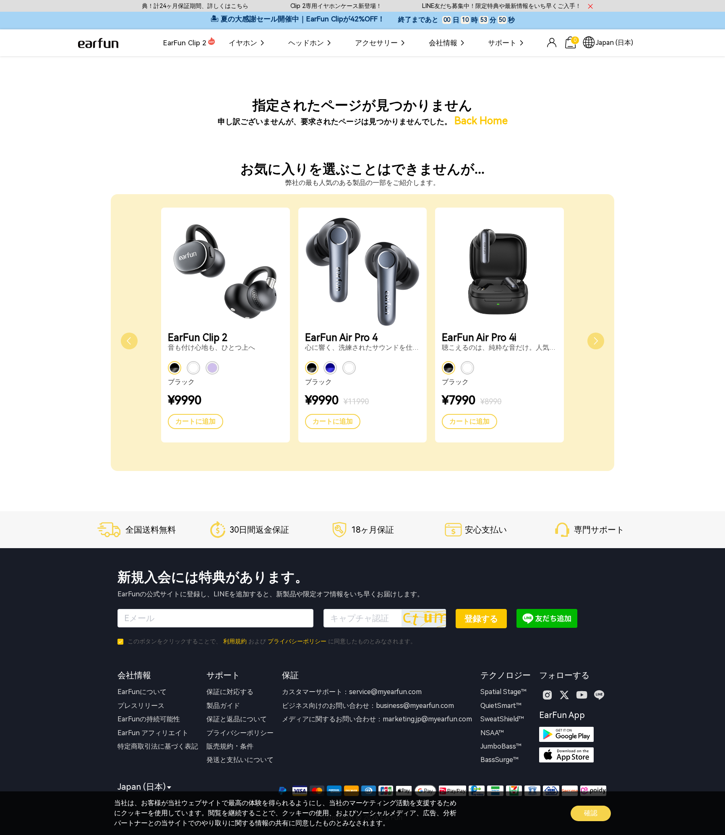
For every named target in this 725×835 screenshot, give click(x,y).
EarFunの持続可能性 (148, 719)
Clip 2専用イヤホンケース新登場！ (324, 6)
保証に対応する (229, 692)
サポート (502, 43)
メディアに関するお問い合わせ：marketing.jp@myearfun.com (377, 719)
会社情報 (443, 43)
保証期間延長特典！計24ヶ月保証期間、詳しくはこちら (163, 6)
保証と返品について (236, 719)
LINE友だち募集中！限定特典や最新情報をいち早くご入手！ (489, 6)
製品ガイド (223, 706)
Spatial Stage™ (503, 692)
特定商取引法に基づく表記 (157, 746)
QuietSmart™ (501, 706)
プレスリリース (140, 706)
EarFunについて (142, 692)
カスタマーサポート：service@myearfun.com (352, 692)
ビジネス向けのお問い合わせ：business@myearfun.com (368, 706)
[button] (129, 341)
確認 (590, 813)
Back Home (481, 121)
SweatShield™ (502, 719)
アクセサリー (376, 43)
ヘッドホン (306, 43)
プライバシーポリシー (297, 641)
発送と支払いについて (240, 760)
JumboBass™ (501, 746)
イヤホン (243, 43)
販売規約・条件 (229, 746)
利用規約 (235, 641)
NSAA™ (492, 733)
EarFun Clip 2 (184, 43)
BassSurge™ (499, 760)
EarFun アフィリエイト (152, 733)
